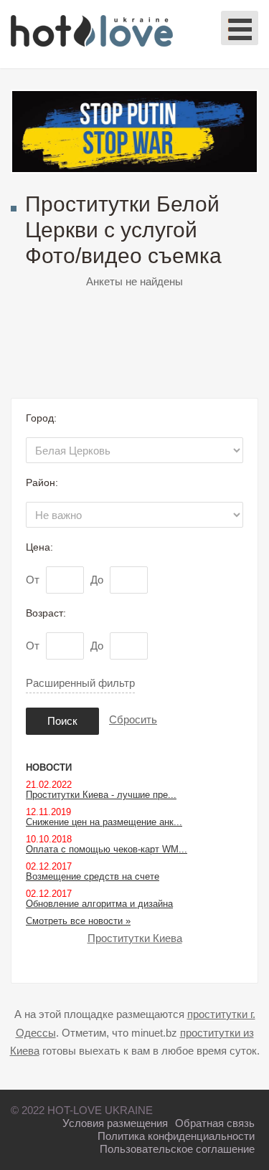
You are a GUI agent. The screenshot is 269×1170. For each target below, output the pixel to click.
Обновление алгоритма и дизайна (99, 903)
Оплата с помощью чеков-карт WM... (106, 849)
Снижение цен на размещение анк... (104, 822)
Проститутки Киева (135, 938)
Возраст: (46, 613)
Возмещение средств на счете (92, 876)
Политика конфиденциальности (176, 1136)
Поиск (62, 721)
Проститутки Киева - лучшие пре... (101, 794)
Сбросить (133, 719)
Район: (42, 482)
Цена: (39, 547)
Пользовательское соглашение (177, 1149)
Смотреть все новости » (78, 920)
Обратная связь (215, 1123)
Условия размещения (115, 1123)
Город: (41, 418)
